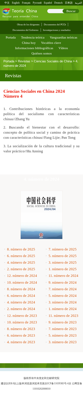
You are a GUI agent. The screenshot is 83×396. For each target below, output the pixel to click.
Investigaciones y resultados (56, 30)
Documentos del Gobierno (26, 30)
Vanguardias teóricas (63, 37)
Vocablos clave (51, 42)
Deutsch (58, 2)
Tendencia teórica (32, 37)
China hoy (29, 42)
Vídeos (63, 48)
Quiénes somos (41, 53)
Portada (11, 37)
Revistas (24, 61)
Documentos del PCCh (55, 24)
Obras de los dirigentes (28, 24)
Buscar (71, 11)
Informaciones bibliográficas (34, 48)
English (16, 2)
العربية (78, 2)
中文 (7, 2)
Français (26, 2)
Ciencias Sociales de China (53, 61)
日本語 (69, 2)
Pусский (37, 2)
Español (48, 2)
